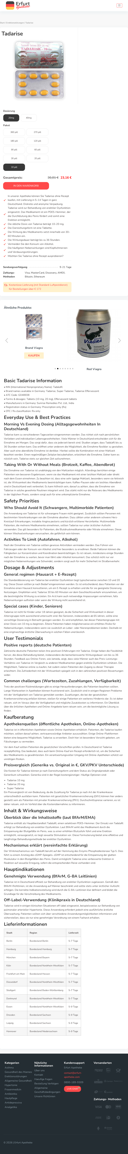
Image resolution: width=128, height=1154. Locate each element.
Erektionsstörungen (15, 22)
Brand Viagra (34, 347)
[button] (34, 355)
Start (2, 22)
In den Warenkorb (26, 186)
